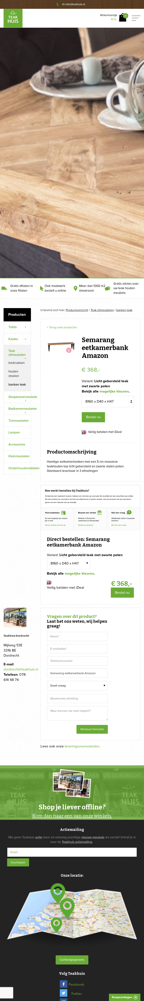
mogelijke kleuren (114, 391)
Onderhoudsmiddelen (19, 468)
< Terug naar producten (62, 327)
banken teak (17, 385)
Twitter (76, 994)
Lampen (14, 432)
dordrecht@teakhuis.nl (21, 669)
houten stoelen (13, 373)
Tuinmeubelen (18, 421)
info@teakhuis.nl (75, 4)
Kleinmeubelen (19, 456)
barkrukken (16, 363)
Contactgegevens (72, 960)
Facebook (76, 984)
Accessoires (16, 444)
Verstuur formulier (92, 729)
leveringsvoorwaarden (82, 746)
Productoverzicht (77, 310)
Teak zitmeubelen (102, 310)
